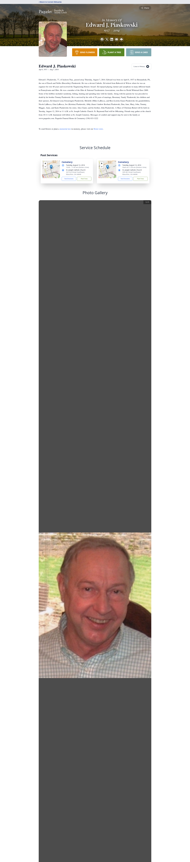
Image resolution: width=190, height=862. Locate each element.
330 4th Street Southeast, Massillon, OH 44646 (131, 173)
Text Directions (68, 179)
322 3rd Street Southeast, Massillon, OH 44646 (75, 173)
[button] (51, 167)
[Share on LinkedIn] (112, 39)
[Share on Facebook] (102, 39)
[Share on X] (107, 39)
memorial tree (65, 128)
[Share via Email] (117, 39)
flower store (98, 128)
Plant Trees (84, 179)
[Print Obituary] (121, 39)
